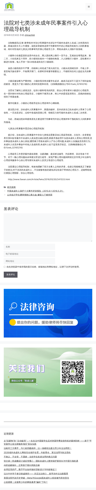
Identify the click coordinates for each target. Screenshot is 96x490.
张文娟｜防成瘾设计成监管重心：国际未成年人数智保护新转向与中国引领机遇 (41, 461)
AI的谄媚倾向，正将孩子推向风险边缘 (22, 465)
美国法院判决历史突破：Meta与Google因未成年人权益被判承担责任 (36, 478)
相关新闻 (11, 187)
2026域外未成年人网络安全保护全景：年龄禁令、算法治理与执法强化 (37, 452)
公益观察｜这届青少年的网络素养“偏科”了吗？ (26, 482)
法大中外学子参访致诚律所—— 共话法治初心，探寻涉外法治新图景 (36, 473)
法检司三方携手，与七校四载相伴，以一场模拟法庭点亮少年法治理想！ (38, 448)
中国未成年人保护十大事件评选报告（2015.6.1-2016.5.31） (35, 191)
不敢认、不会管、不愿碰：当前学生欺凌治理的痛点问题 (30, 456)
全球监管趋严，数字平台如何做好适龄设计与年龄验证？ (30, 469)
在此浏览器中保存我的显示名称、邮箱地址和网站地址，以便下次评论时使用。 (43, 267)
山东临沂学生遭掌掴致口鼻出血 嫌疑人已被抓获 (29, 195)
